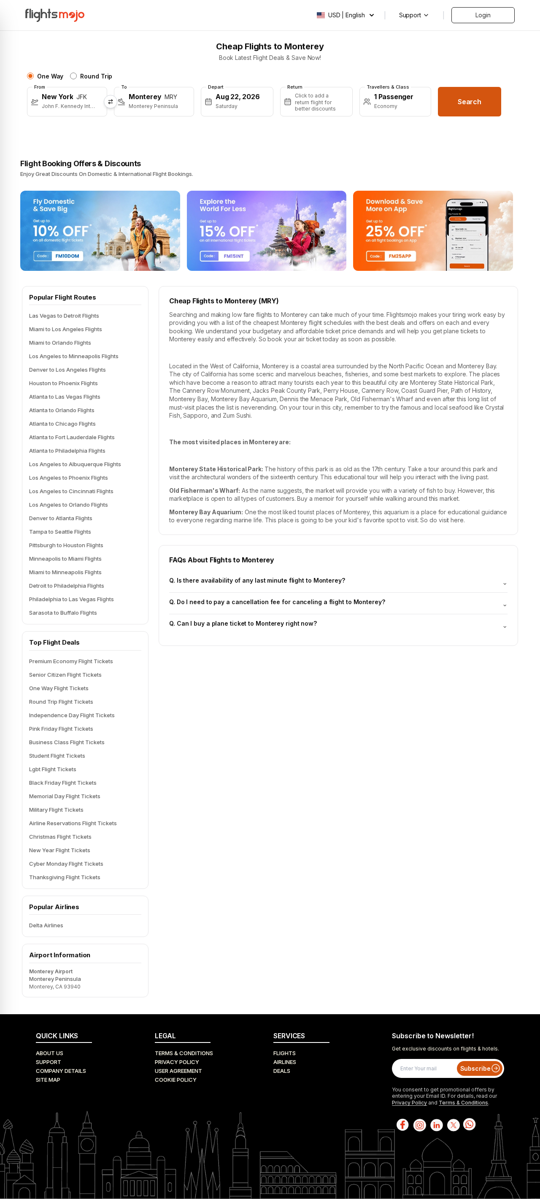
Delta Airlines (46, 925)
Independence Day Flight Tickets (72, 715)
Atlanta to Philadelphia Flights (67, 450)
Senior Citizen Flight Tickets (65, 674)
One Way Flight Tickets (59, 688)
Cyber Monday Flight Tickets (66, 863)
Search (469, 101)
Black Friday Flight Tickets (63, 782)
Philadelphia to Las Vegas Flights (71, 599)
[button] (67, 101)
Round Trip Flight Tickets (61, 701)
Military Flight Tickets (56, 809)
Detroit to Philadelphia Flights (66, 585)
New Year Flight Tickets (59, 850)
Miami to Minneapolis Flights (65, 572)
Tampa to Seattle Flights (60, 531)
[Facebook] (402, 1125)
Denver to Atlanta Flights (60, 518)
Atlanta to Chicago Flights (62, 423)
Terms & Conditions (184, 1053)
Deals (281, 1070)
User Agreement (178, 1070)
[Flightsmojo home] (54, 15)
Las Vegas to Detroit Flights (64, 315)
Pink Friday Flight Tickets (61, 728)
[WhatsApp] (469, 1125)
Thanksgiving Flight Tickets (64, 877)
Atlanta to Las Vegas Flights (64, 396)
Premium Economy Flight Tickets (71, 661)
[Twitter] (453, 1125)
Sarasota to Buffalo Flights (63, 612)
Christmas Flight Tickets (60, 836)
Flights (284, 1053)
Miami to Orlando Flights (60, 342)
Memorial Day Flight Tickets (64, 796)
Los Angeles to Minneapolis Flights (74, 356)
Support (48, 1062)
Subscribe (475, 1068)
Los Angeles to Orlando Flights (68, 504)
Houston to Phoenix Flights (63, 383)
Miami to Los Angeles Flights (65, 329)
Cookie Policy (176, 1079)
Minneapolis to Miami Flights (65, 558)
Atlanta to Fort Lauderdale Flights (72, 437)
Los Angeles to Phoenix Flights (68, 477)
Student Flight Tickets (57, 755)
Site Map (48, 1079)
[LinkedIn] (436, 1125)
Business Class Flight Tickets (67, 742)
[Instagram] (419, 1125)
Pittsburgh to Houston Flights (66, 545)
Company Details (61, 1070)
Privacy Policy (177, 1062)
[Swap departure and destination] (110, 101)
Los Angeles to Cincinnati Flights (71, 491)
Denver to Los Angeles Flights (67, 369)
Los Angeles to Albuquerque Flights (75, 464)
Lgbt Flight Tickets (52, 769)
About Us (49, 1053)
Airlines (284, 1062)
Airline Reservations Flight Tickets (73, 823)
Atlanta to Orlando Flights (61, 410)
